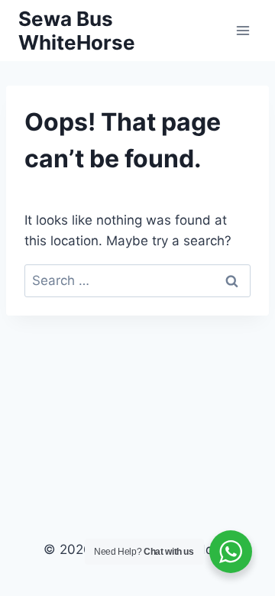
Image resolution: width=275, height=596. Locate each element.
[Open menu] (242, 30)
